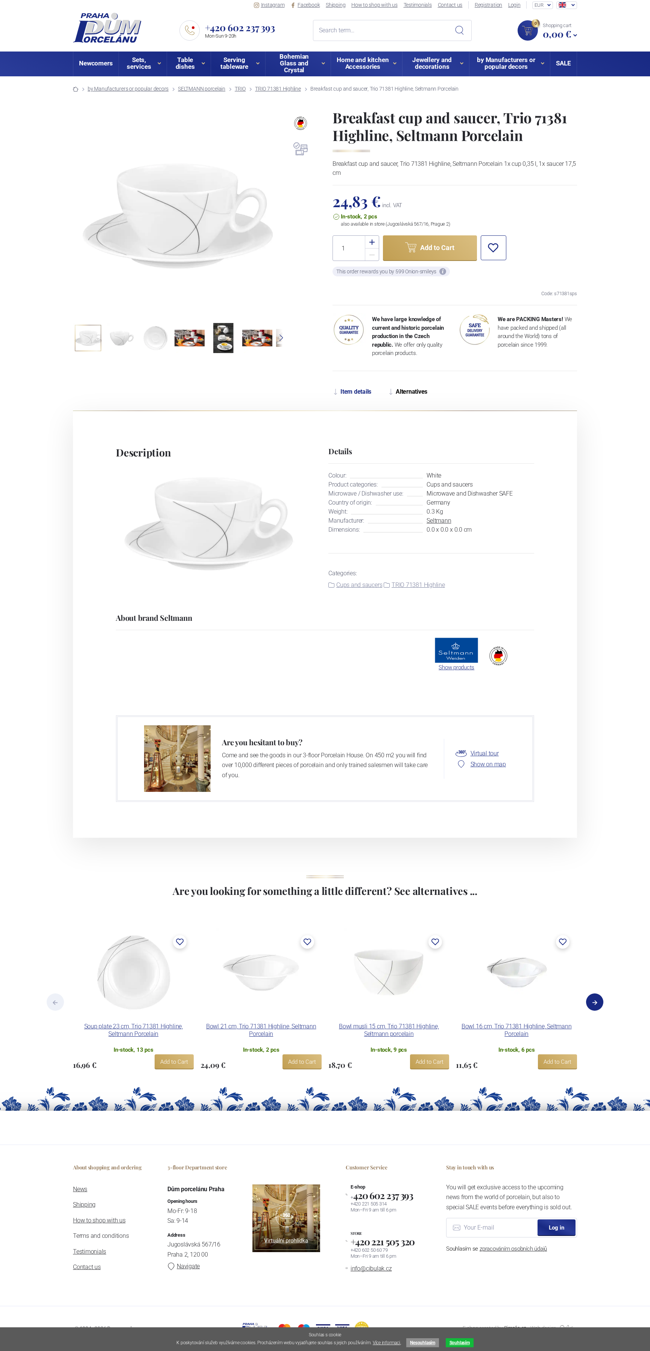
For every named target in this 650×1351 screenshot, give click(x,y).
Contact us (450, 5)
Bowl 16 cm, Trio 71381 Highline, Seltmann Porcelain (517, 1030)
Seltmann (439, 520)
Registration (488, 5)
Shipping (335, 5)
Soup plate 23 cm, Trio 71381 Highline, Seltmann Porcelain (133, 1030)
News (80, 1189)
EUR (539, 5)
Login (514, 5)
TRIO (240, 89)
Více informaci (386, 1342)
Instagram (273, 5)
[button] (275, 216)
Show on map (488, 764)
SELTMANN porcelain (201, 89)
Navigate (188, 1266)
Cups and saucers (359, 584)
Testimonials (418, 5)
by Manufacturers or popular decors (128, 89)
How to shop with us (374, 5)
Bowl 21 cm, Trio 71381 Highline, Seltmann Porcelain (261, 1030)
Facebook (309, 5)
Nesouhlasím (422, 1342)
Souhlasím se (496, 1248)
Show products (456, 667)
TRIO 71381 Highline (278, 89)
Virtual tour (485, 753)
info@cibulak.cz (371, 1268)
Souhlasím (460, 1342)
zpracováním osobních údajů (513, 1248)
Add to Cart (174, 1061)
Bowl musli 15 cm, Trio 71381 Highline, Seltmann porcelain (389, 1030)
